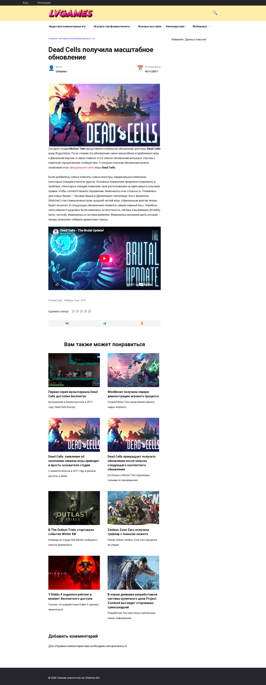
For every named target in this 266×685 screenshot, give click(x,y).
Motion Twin (72, 300)
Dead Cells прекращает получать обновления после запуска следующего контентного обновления (132, 463)
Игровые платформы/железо (112, 26)
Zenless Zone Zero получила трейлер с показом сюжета (128, 532)
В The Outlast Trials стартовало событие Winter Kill (71, 532)
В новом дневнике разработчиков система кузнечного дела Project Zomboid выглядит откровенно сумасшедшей (132, 601)
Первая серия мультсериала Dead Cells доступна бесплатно (73, 394)
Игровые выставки (149, 26)
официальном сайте (81, 167)
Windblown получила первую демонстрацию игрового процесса (133, 394)
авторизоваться (116, 646)
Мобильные (200, 26)
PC (93, 38)
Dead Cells (56, 300)
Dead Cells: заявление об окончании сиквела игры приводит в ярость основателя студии (73, 461)
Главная (52, 38)
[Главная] (11, 3)
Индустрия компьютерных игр (67, 26)
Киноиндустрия (175, 26)
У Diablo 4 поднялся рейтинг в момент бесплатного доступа (70, 597)
